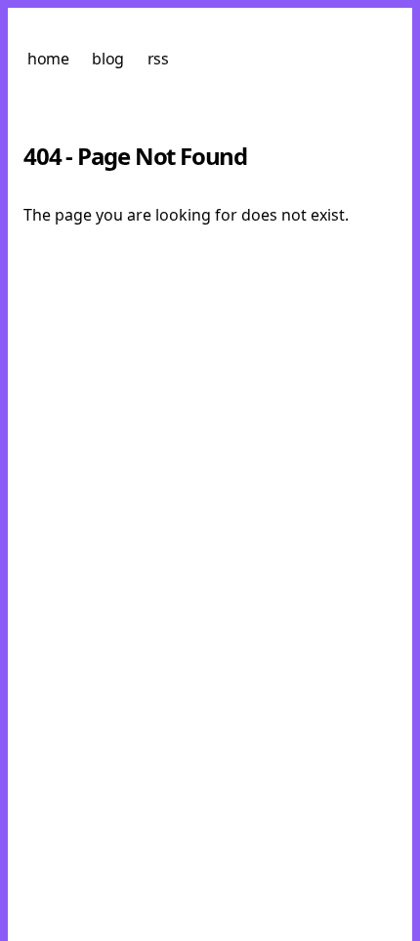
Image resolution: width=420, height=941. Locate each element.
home (47, 58)
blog (107, 58)
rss (158, 58)
